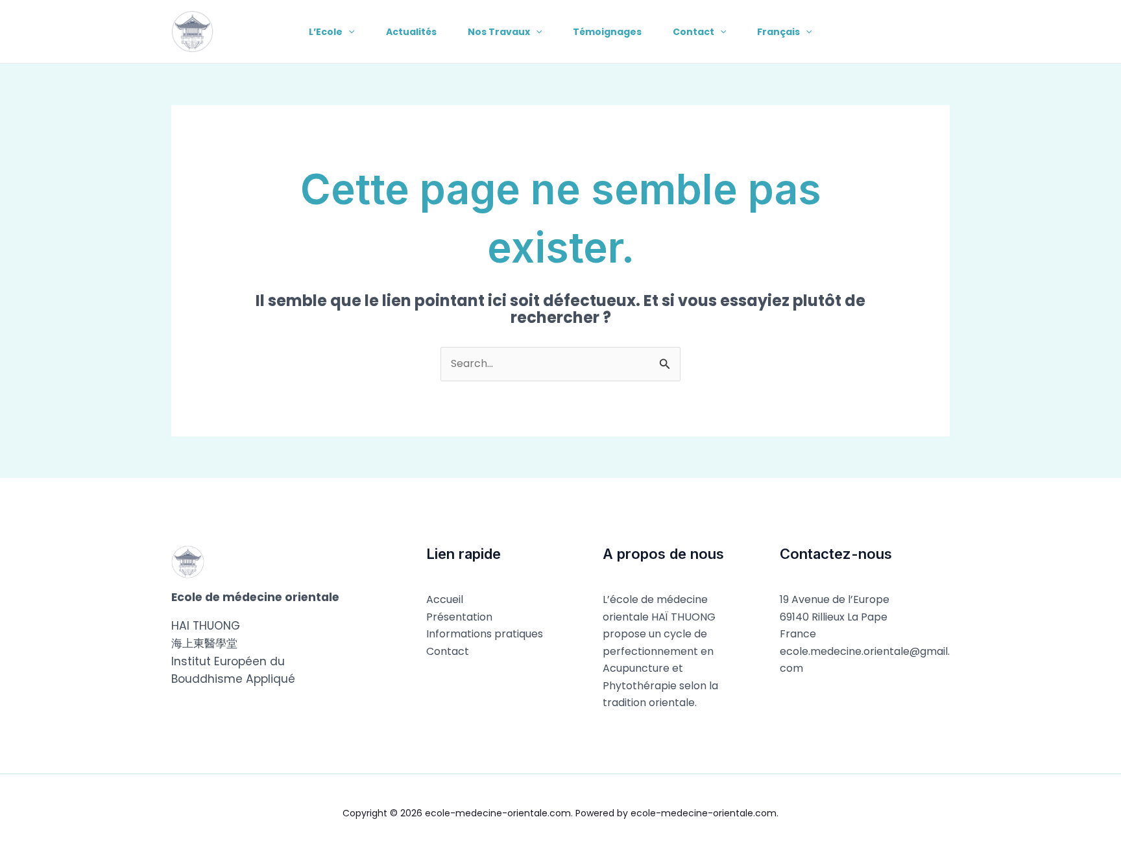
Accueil (444, 599)
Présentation (459, 616)
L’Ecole (326, 31)
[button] (348, 32)
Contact (693, 31)
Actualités (411, 31)
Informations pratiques (484, 633)
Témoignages (607, 31)
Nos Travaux (499, 31)
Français (778, 31)
